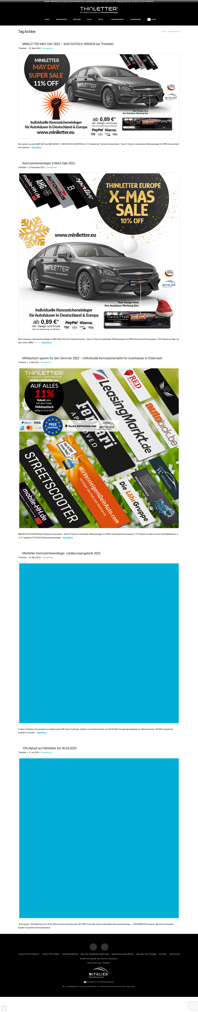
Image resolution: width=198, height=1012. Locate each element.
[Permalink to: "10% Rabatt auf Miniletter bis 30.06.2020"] (99, 838)
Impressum (174, 954)
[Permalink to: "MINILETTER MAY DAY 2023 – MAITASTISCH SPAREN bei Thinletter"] (99, 96)
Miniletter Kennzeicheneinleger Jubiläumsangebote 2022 (61, 553)
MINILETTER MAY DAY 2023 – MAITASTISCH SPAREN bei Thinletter (68, 44)
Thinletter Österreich (28, 954)
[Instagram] (104, 947)
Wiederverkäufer (70, 954)
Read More (37, 147)
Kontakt (163, 954)
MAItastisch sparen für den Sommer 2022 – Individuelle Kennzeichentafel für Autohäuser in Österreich (92, 358)
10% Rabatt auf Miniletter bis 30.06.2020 (49, 748)
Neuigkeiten (48, 48)
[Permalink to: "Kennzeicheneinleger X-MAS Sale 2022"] (99, 253)
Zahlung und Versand (146, 954)
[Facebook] (93, 947)
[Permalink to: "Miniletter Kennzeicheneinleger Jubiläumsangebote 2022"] (99, 643)
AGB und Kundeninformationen (95, 954)
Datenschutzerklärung (123, 954)
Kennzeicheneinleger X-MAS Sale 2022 (48, 163)
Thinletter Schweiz (51, 954)
